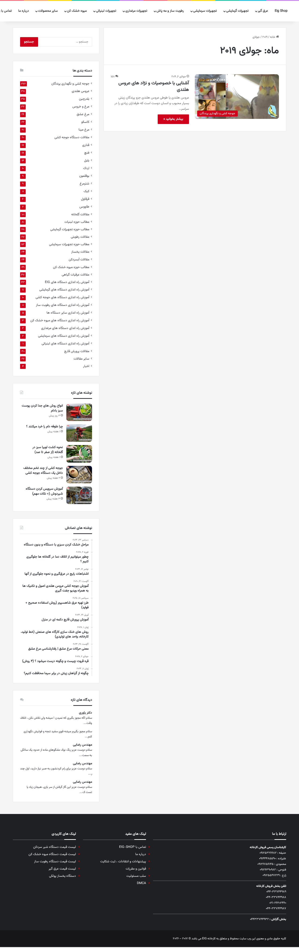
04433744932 (259, 919)
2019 (264, 37)
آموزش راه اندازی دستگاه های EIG (67, 282)
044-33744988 (276, 897)
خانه (273, 37)
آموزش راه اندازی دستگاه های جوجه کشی (62, 297)
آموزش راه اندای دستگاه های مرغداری (65, 328)
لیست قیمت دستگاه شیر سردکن (54, 847)
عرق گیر (263, 11)
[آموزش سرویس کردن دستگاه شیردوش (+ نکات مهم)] (79, 495)
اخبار (86, 366)
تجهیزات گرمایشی (237, 11)
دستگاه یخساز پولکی (62, 876)
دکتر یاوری (85, 713)
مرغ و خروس (80, 106)
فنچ (86, 152)
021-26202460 (277, 903)
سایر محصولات (48, 11)
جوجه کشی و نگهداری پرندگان (70, 83)
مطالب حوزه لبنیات (76, 221)
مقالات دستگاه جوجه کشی (71, 137)
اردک (86, 168)
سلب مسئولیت (136, 876)
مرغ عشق (83, 114)
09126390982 (268, 869)
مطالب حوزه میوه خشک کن (71, 267)
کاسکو (85, 122)
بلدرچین (84, 98)
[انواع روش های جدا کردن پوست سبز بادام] (79, 412)
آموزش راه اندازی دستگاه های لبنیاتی (65, 343)
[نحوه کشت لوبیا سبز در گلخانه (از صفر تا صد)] (79, 454)
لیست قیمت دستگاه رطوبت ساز (55, 861)
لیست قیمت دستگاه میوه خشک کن (52, 854)
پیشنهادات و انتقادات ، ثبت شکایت (123, 861)
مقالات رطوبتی (80, 236)
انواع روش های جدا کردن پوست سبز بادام (42, 408)
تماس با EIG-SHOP (132, 847)
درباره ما (23, 11)
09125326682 (268, 853)
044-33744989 (276, 891)
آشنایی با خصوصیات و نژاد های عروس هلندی (153, 86)
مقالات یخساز (80, 251)
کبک (86, 191)
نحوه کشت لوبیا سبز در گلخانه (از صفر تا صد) (47, 450)
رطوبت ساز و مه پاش (170, 11)
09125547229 (271, 875)
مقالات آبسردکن (79, 259)
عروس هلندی (80, 91)
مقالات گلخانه (80, 214)
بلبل (86, 160)
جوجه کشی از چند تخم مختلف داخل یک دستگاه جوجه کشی (43, 471)
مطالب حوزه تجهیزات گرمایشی (69, 229)
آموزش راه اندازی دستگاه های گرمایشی (64, 289)
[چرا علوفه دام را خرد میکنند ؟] (79, 433)
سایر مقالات (81, 358)
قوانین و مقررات (136, 868)
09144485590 (267, 858)
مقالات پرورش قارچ (76, 351)
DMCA (141, 883)
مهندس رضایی (82, 745)
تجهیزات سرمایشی (205, 11)
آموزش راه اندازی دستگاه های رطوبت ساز (62, 305)
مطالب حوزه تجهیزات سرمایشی (69, 244)
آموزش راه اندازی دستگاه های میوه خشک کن (59, 320)
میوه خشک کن (77, 11)
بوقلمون (84, 175)
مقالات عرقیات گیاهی (75, 274)
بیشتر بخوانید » (173, 119)
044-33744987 (276, 908)
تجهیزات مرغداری (136, 11)
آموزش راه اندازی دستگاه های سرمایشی (63, 335)
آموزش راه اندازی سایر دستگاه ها (67, 312)
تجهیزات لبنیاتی (106, 11)
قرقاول (85, 199)
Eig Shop (281, 11)
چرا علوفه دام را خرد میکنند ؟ (44, 426)
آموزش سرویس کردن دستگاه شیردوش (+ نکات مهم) (44, 491)
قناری (85, 145)
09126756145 (265, 864)
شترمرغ (84, 183)
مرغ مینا (83, 129)
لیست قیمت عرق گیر (62, 868)
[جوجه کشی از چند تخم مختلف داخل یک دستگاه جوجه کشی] (79, 474)
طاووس (84, 206)
